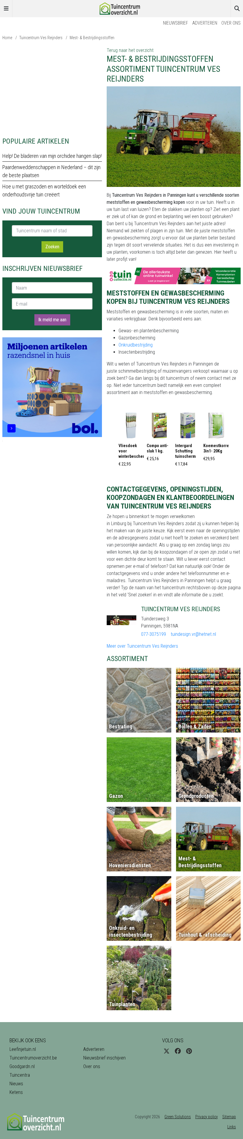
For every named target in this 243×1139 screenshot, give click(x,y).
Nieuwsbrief (175, 23)
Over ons (231, 23)
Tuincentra (19, 1075)
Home (7, 37)
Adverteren (204, 23)
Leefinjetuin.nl (22, 1049)
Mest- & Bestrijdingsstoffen (92, 37)
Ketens (16, 1092)
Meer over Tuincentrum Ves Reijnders (142, 646)
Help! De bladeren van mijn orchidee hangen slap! (52, 156)
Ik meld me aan (52, 320)
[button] (131, 441)
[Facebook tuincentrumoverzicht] (177, 1051)
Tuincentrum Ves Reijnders (41, 37)
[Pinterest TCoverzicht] (189, 1051)
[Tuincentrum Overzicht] (121, 8)
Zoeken (52, 247)
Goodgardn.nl (22, 1066)
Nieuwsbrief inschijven (104, 1058)
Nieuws (16, 1083)
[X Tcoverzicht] (166, 1051)
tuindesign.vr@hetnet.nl (193, 634)
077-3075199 (153, 634)
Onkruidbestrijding (136, 345)
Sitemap (229, 1116)
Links (231, 1126)
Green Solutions (177, 1116)
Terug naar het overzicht (130, 50)
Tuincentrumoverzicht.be (33, 1058)
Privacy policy (206, 1116)
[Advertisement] (52, 88)
